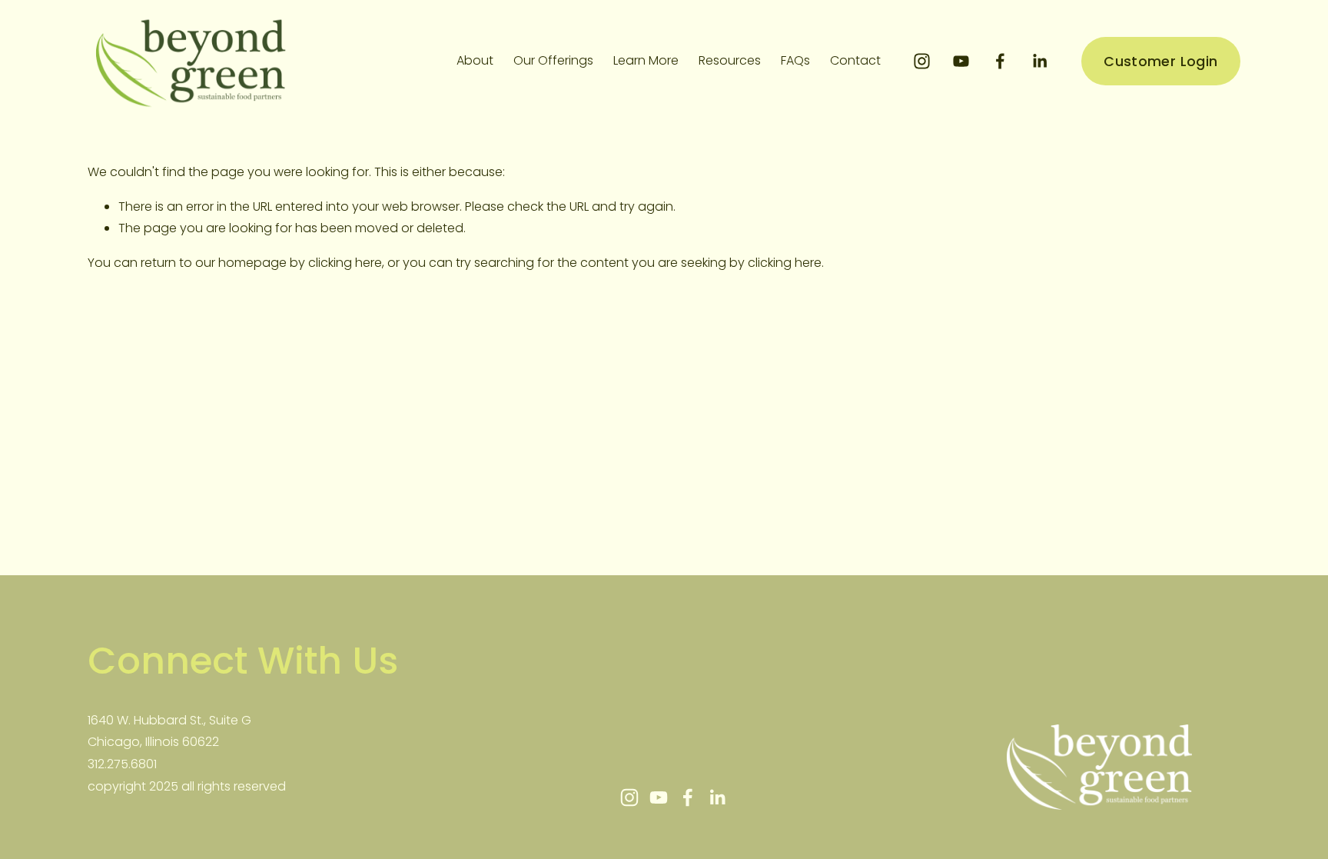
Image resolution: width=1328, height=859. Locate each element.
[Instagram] (921, 61)
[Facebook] (1000, 61)
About (474, 60)
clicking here (345, 262)
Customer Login (1160, 61)
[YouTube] (961, 61)
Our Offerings (553, 60)
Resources (730, 60)
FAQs (795, 60)
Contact (855, 60)
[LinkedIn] (1039, 61)
